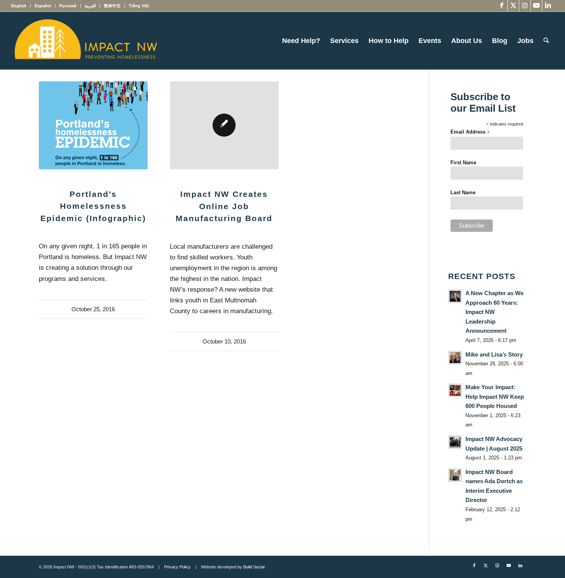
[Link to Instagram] (524, 6)
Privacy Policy (177, 567)
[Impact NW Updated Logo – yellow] (85, 40)
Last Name (462, 192)
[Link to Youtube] (536, 6)
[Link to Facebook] (501, 6)
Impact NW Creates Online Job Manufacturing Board (224, 206)
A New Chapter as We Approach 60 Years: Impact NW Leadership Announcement (494, 312)
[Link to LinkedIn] (548, 6)
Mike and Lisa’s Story (494, 354)
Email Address (470, 132)
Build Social (253, 567)
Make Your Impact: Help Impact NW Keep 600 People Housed (494, 396)
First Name (463, 162)
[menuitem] (21, 6)
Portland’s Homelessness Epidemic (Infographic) (93, 206)
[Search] (546, 40)
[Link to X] (513, 6)
